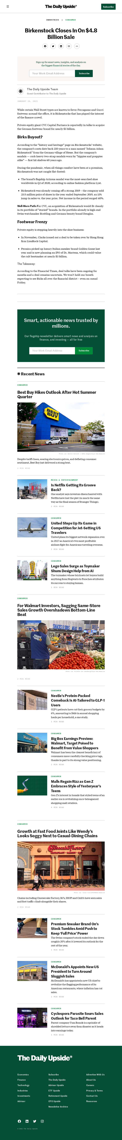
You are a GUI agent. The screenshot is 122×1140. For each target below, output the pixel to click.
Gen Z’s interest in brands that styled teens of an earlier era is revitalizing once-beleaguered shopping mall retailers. (78, 799)
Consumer (70, 20)
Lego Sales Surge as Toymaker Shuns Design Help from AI (75, 568)
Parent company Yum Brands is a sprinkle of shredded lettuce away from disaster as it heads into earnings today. (77, 1026)
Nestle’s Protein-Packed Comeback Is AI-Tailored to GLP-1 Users (78, 700)
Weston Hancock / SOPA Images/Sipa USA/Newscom (86, 453)
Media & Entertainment (64, 480)
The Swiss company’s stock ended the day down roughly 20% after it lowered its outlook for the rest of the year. (77, 941)
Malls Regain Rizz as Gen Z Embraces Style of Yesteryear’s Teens (76, 786)
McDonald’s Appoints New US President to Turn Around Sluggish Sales (75, 971)
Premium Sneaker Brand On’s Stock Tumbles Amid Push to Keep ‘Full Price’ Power (74, 928)
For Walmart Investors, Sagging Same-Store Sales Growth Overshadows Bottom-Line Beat (58, 609)
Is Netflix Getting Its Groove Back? (73, 487)
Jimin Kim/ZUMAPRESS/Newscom (93, 892)
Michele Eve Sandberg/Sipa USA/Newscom (89, 671)
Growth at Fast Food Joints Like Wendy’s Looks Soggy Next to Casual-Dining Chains (57, 833)
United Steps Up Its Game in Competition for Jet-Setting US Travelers (76, 528)
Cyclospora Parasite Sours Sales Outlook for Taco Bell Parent (77, 1015)
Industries (52, 20)
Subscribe (84, 73)
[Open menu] (9, 6)
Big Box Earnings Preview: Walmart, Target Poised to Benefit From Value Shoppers (74, 743)
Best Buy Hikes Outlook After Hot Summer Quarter (56, 394)
